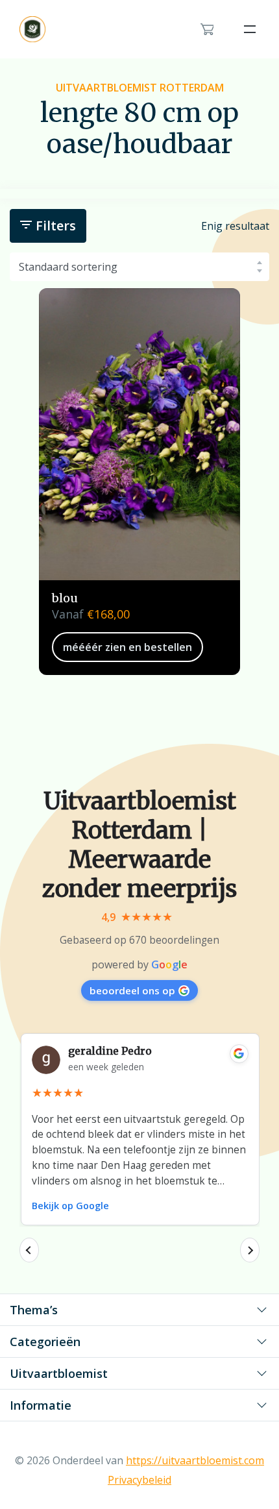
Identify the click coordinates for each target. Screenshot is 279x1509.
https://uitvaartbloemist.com (195, 1460)
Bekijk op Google (70, 1205)
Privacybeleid (139, 1480)
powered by (139, 964)
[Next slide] (250, 1250)
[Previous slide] (29, 1250)
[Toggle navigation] (249, 29)
